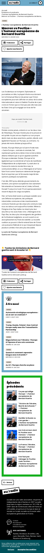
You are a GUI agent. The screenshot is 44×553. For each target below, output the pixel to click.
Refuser (11, 549)
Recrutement (17, 523)
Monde (4, 21)
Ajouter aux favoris (14, 49)
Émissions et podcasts (10, 12)
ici (16, 234)
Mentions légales (18, 527)
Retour (9, 482)
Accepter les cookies (27, 549)
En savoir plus (15, 546)
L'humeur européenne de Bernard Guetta (17, 14)
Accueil (4, 10)
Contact (15, 521)
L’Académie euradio (19, 525)
